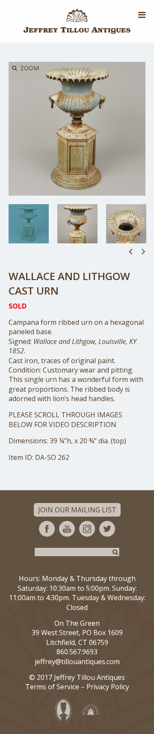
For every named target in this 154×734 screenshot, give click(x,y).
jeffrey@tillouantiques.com (77, 661)
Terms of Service (52, 686)
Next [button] (143, 251)
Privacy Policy (107, 686)
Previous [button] (131, 251)
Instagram (87, 529)
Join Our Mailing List (77, 509)
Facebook (47, 529)
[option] (29, 223)
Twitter (107, 529)
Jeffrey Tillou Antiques (77, 21)
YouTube (67, 529)
